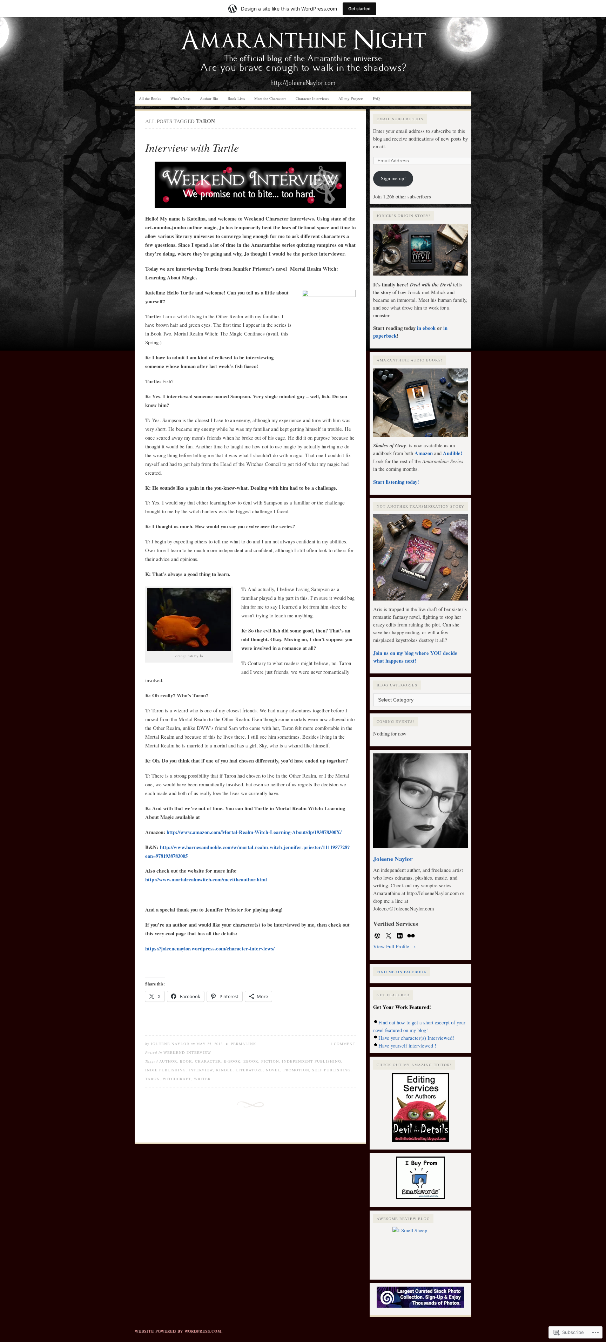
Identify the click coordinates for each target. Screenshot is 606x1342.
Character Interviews (312, 98)
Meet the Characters (270, 98)
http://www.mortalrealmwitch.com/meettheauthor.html (206, 879)
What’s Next (180, 98)
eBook (250, 1061)
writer (202, 1078)
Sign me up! (393, 178)
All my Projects (350, 98)
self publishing (331, 1070)
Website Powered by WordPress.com (178, 1331)
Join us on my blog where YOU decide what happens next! (415, 656)
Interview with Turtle (192, 147)
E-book (232, 1061)
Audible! (452, 453)
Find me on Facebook (402, 971)
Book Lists (236, 98)
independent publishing (311, 1061)
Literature (249, 1070)
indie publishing (165, 1070)
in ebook (426, 328)
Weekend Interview (187, 1052)
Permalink (243, 1043)
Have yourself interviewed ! (407, 1045)
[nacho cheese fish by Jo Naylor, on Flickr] (189, 619)
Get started (359, 8)
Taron (152, 1078)
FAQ (376, 98)
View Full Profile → (394, 946)
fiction (270, 1061)
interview (201, 1070)
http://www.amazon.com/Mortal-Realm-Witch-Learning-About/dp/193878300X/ (254, 832)
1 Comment (343, 1043)
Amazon (424, 453)
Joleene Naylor (170, 1043)
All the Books (150, 98)
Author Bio (209, 98)
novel (273, 1070)
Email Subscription (400, 118)
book (186, 1061)
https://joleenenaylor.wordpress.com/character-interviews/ (210, 948)
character (208, 1061)
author (168, 1061)
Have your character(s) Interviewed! (416, 1038)
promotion (296, 1070)
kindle (224, 1070)
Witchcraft (177, 1078)
